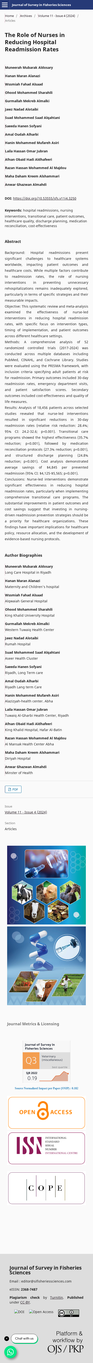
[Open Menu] (5, 5)
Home (9, 16)
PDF (15, 789)
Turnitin (56, 1297)
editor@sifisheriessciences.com (46, 1281)
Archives (26, 16)
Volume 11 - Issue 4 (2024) (56, 16)
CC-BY (25, 1302)
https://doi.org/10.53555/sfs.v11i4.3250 (44, 198)
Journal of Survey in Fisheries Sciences (41, 5)
